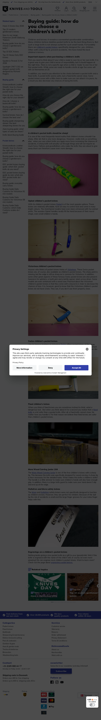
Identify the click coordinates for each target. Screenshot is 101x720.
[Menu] (96, 698)
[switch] (92, 704)
